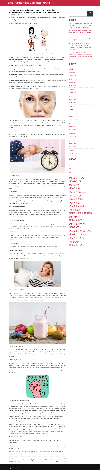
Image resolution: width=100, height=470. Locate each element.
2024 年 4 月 (72, 140)
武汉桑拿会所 (75, 220)
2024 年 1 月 (72, 150)
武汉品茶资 (84, 192)
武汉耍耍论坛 (75, 245)
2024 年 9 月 (72, 123)
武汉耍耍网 (74, 241)
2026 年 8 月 (72, 72)
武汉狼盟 (87, 231)
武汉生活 (73, 234)
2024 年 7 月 (72, 130)
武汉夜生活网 (75, 209)
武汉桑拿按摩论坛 (77, 223)
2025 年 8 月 (72, 86)
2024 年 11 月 (73, 116)
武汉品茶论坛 (75, 192)
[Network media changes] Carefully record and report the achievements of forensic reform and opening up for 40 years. (81, 25)
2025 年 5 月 (72, 96)
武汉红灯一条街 (76, 238)
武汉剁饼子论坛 (76, 178)
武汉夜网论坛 (75, 216)
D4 (70, 172)
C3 (70, 169)
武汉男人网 (83, 234)
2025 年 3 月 (72, 103)
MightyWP (90, 468)
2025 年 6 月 (72, 92)
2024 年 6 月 (72, 133)
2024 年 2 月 (72, 147)
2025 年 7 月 (72, 89)
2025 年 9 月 (72, 82)
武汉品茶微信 (75, 185)
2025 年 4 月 (72, 99)
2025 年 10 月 (73, 79)
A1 (21, 14)
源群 (83, 245)
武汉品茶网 (74, 188)
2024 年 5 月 (72, 136)
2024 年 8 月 (72, 126)
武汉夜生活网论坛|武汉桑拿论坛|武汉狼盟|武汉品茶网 (29, 3)
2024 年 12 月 (73, 113)
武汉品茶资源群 (76, 199)
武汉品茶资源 (75, 195)
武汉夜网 (88, 213)
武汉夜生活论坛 (76, 213)
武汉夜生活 (74, 202)
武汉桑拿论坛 (75, 227)
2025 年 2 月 (72, 106)
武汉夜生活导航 (76, 206)
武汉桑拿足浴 (75, 231)
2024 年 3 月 (72, 143)
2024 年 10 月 (73, 119)
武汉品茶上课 (75, 181)
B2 (70, 165)
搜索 (70, 9)
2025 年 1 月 (72, 109)
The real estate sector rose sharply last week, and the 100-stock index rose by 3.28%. (80, 32)
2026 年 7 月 (72, 75)
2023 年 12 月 (73, 153)
